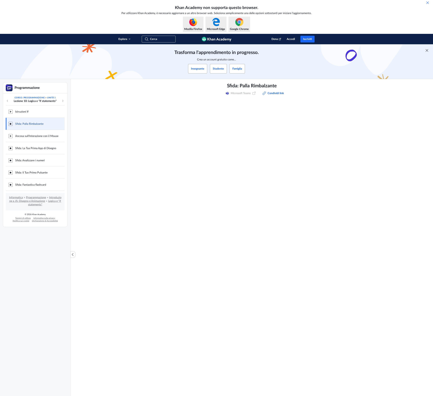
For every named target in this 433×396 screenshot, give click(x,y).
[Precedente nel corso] (7, 101)
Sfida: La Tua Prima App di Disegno (35, 148)
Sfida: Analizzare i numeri (30, 160)
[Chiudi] (427, 2)
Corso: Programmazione (30, 98)
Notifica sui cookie (21, 221)
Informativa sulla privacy (44, 218)
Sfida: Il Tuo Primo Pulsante (31, 172)
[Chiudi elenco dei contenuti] (73, 254)
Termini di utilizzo (23, 218)
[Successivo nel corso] (63, 101)
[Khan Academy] (216, 39)
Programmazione (36, 197)
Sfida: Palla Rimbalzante (29, 124)
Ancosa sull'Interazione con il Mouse (36, 136)
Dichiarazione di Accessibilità (45, 221)
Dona (274, 39)
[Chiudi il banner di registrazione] (427, 50)
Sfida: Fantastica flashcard (30, 184)
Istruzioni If (22, 111)
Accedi (291, 39)
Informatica (16, 197)
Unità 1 (51, 98)
